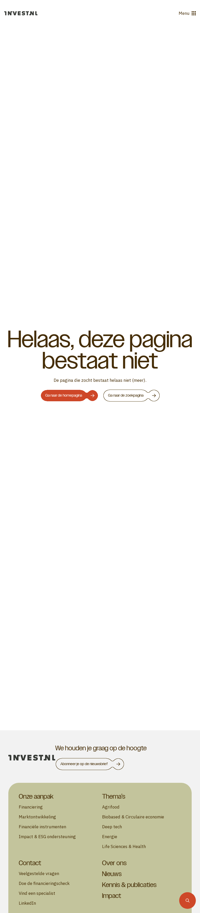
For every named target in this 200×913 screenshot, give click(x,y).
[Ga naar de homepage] (21, 13)
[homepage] (31, 758)
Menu (184, 13)
